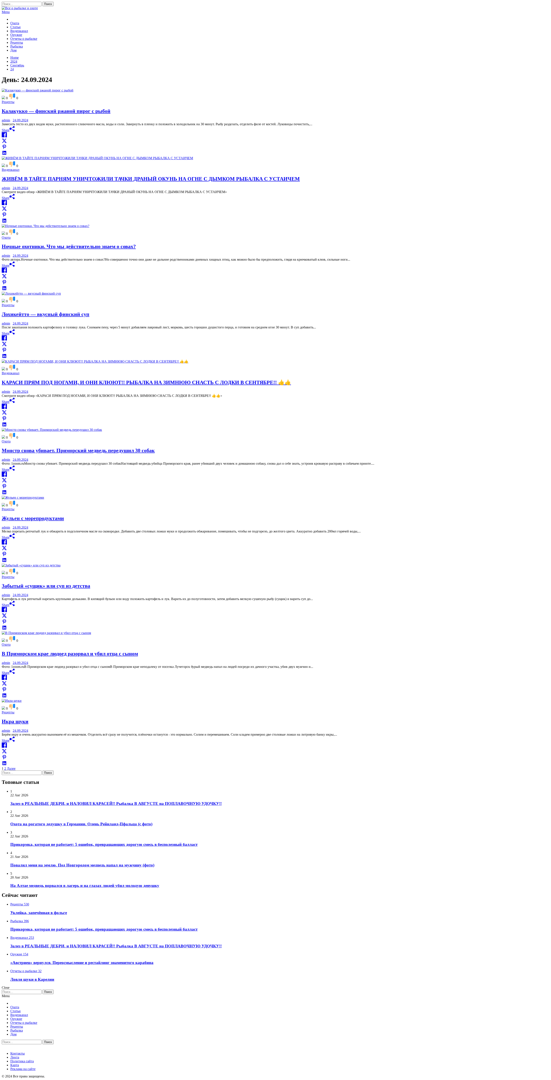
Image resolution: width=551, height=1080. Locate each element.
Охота (14, 23)
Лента (14, 1057)
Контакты (17, 1053)
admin (6, 120)
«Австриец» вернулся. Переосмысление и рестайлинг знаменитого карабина (81, 962)
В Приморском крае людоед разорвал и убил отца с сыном (70, 653)
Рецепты (16, 42)
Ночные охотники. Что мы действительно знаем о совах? (69, 246)
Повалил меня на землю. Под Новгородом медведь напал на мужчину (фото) (82, 865)
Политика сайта (22, 1061)
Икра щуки (15, 721)
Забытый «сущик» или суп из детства (46, 586)
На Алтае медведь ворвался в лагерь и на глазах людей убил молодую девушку (84, 885)
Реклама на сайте (23, 1069)
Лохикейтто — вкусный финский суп (45, 314)
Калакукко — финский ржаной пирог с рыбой (56, 111)
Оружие (16, 35)
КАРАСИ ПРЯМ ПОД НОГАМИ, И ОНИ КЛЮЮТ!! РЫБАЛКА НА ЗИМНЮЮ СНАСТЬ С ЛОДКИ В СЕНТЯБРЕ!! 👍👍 (146, 382)
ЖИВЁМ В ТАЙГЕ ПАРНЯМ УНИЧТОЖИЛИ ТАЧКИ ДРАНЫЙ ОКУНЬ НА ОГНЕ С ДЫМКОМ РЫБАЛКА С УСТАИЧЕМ (151, 179)
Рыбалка (16, 46)
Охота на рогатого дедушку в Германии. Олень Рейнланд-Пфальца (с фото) (81, 824)
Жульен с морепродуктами (33, 518)
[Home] (11, 19)
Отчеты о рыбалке (23, 38)
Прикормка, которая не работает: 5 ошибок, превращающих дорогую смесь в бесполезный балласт (104, 844)
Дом (13, 50)
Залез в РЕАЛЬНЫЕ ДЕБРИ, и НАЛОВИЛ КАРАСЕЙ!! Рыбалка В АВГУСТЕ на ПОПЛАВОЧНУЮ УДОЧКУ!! (116, 803)
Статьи (15, 27)
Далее (11, 768)
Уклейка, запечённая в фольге (38, 912)
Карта (14, 1065)
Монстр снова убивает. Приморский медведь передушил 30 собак (78, 450)
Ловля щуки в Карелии (32, 979)
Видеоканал (19, 31)
